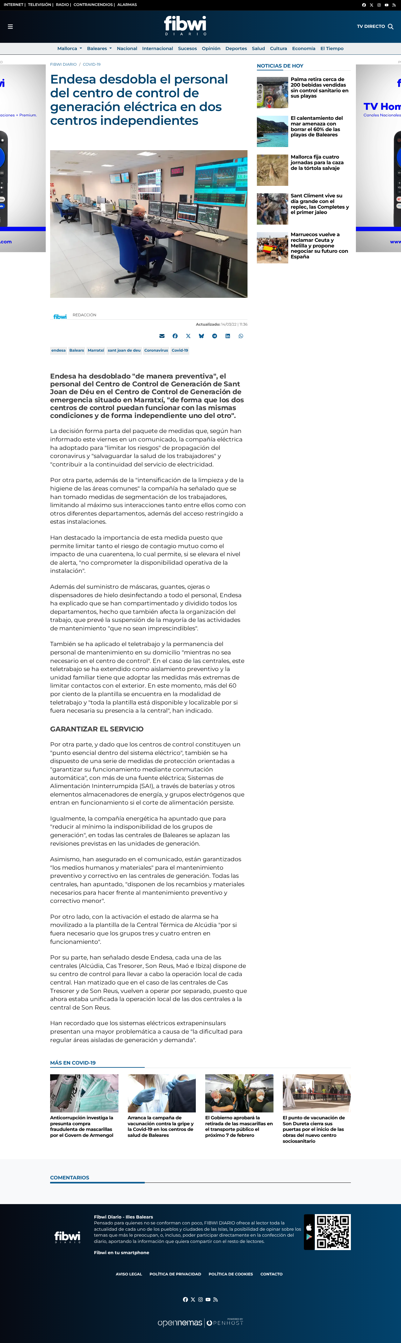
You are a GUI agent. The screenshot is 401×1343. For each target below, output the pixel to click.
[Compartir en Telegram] (214, 336)
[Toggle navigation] (10, 27)
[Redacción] (60, 316)
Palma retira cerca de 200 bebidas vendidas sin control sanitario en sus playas (320, 88)
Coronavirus (156, 350)
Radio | (63, 5)
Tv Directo (371, 26)
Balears (77, 350)
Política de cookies (231, 1274)
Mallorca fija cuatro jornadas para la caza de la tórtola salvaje (317, 162)
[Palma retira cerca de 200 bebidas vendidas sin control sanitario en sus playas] (272, 92)
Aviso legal (129, 1274)
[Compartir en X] (188, 336)
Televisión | (41, 5)
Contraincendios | (94, 5)
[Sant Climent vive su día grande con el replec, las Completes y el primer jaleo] (272, 209)
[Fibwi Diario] (185, 27)
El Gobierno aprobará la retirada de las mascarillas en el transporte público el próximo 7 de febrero (239, 1126)
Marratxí (96, 350)
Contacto (271, 1274)
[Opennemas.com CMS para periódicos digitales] (200, 1329)
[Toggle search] (390, 27)
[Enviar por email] (162, 336)
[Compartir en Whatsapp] (240, 336)
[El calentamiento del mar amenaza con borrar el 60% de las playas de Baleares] (272, 131)
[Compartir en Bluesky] (201, 336)
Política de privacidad (175, 1274)
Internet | (15, 5)
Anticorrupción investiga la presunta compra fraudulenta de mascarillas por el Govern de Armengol (81, 1126)
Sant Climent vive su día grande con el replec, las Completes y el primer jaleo (320, 204)
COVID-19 (92, 64)
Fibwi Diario (63, 64)
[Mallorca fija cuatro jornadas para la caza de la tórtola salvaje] (272, 170)
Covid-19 (180, 350)
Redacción (85, 315)
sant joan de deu (124, 350)
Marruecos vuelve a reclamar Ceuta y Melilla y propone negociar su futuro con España (319, 246)
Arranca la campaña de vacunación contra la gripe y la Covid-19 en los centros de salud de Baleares (161, 1126)
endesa (58, 350)
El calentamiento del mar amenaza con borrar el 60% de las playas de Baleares (317, 126)
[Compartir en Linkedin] (227, 336)
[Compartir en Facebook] (175, 336)
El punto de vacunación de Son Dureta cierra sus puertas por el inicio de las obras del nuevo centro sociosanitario (314, 1129)
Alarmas (127, 5)
